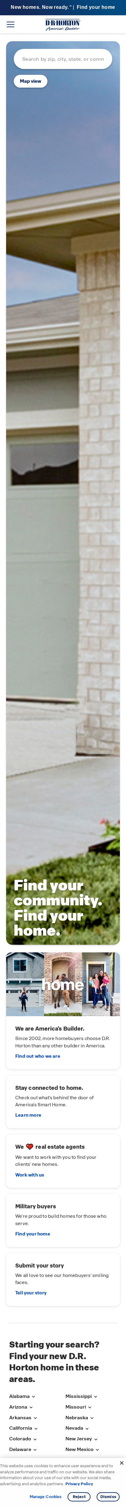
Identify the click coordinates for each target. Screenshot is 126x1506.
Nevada (74, 1428)
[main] (63, 678)
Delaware (20, 1449)
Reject (79, 1496)
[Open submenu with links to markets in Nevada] (87, 1428)
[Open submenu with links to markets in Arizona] (31, 1407)
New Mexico (79, 1449)
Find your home (32, 1234)
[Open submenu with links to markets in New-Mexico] (97, 1450)
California (20, 1428)
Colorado (20, 1438)
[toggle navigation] (10, 24)
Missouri (75, 1407)
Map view (30, 81)
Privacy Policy (79, 1483)
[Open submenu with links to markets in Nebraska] (92, 1418)
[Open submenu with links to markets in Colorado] (35, 1439)
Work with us (29, 1175)
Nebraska (76, 1417)
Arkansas (20, 1417)
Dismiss (108, 1496)
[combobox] (63, 59)
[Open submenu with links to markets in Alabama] (33, 1397)
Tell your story (30, 1293)
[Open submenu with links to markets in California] (36, 1428)
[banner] (63, 8)
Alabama (19, 1396)
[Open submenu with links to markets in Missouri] (89, 1407)
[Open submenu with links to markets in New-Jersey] (96, 1439)
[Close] (122, 1463)
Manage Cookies (46, 1496)
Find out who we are (37, 1056)
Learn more (28, 1115)
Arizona (18, 1407)
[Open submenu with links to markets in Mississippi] (95, 1397)
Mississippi (78, 1396)
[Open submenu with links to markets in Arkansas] (35, 1418)
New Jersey (78, 1438)
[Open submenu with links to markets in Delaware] (35, 1450)
